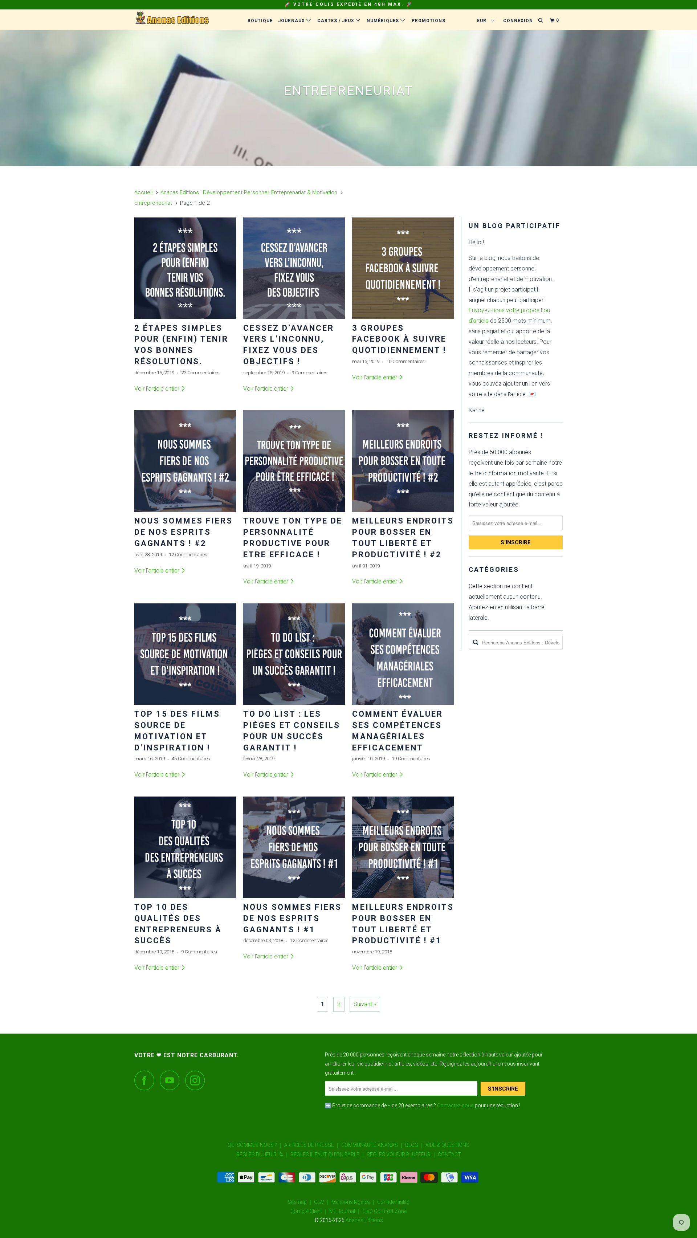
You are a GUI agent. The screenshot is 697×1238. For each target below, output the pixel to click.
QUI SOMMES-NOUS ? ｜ (255, 1145)
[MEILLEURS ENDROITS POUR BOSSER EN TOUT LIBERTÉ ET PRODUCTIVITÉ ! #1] (403, 847)
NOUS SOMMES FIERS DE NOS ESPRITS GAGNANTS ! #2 (183, 532)
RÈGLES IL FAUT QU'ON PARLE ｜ (328, 1154)
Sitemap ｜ (300, 1202)
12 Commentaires (188, 554)
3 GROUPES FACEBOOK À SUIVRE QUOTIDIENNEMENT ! (399, 339)
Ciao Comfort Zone (384, 1211)
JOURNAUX (292, 20)
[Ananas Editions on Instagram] (197, 1080)
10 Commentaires (405, 361)
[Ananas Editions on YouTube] (172, 1080)
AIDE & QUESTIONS (447, 1145)
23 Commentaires (200, 372)
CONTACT (449, 1154)
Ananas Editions (364, 1220)
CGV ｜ (322, 1202)
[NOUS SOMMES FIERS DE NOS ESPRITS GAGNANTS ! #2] (185, 461)
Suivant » (365, 1004)
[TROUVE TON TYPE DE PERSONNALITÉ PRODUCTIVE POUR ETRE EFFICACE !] (294, 461)
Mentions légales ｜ (353, 1202)
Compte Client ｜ (309, 1211)
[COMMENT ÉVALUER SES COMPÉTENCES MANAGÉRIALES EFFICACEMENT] (403, 654)
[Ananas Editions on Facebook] (146, 1080)
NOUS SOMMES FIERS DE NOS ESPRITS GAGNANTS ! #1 (292, 918)
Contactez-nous (455, 1105)
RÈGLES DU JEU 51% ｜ (262, 1154)
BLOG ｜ (414, 1145)
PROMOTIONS (428, 20)
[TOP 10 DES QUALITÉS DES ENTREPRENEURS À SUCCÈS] (185, 847)
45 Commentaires (191, 758)
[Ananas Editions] (171, 18)
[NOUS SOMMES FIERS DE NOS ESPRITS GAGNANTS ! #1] (294, 847)
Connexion (518, 20)
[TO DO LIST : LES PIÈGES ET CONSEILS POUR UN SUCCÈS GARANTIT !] (294, 654)
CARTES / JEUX (336, 20)
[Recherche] (541, 21)
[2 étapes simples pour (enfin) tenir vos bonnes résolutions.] (185, 268)
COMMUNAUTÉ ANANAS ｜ (372, 1145)
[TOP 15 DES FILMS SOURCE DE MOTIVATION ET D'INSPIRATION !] (185, 654)
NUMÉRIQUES (383, 20)
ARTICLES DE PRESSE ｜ (312, 1145)
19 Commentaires (411, 758)
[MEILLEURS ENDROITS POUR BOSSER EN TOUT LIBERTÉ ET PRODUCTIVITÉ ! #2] (403, 461)
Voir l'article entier (157, 388)
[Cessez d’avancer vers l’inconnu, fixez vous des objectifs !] (294, 268)
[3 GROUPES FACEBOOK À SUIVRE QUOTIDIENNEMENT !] (403, 268)
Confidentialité (393, 1202)
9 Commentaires (309, 372)
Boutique (260, 20)
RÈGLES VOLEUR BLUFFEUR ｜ (402, 1154)
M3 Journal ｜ (345, 1211)
